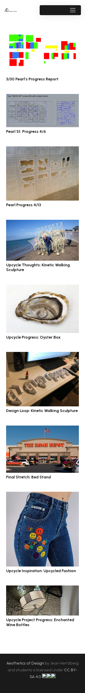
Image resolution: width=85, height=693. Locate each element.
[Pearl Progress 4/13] (42, 173)
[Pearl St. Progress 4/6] (42, 110)
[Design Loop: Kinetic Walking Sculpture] (42, 379)
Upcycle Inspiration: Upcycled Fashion (41, 570)
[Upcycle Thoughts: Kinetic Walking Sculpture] (42, 240)
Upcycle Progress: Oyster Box (33, 337)
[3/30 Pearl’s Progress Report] (42, 50)
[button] (73, 10)
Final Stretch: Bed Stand (28, 477)
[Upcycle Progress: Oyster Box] (42, 309)
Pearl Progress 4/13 (23, 204)
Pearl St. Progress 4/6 (26, 131)
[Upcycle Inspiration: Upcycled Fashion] (42, 529)
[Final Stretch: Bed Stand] (42, 449)
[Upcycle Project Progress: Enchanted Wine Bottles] (42, 600)
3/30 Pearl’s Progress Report (32, 79)
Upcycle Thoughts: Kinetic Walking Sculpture (38, 267)
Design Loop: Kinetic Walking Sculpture (42, 410)
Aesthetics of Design (25, 663)
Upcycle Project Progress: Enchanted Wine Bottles (40, 622)
